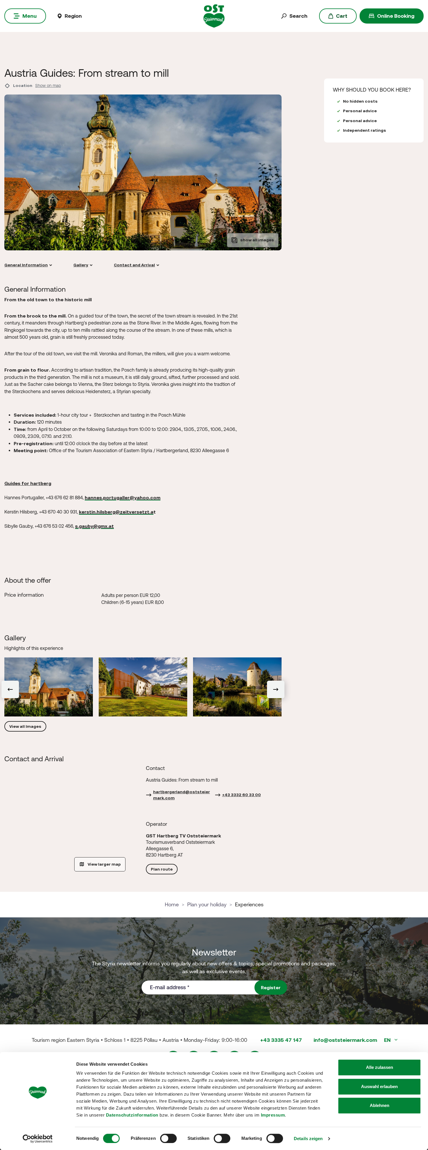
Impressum (273, 1114)
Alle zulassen (379, 1067)
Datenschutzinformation (132, 1114)
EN (388, 1040)
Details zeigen (308, 1138)
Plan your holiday (207, 904)
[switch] (168, 1138)
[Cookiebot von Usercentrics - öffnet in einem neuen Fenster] (37, 1138)
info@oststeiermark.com (345, 1040)
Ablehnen (379, 1105)
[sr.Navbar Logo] (214, 16)
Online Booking (395, 16)
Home (172, 904)
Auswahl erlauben (379, 1086)
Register (271, 987)
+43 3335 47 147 (281, 1040)
